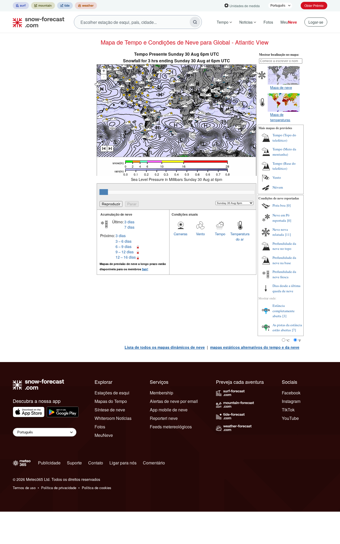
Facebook (291, 393)
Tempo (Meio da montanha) (284, 152)
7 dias (129, 227)
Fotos (268, 22)
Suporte (74, 463)
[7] (294, 330)
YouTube (290, 418)
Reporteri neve (164, 418)
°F (299, 340)
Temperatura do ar (239, 236)
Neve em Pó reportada (281, 218)
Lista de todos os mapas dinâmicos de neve (165, 347)
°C (288, 340)
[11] (288, 234)
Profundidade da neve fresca (284, 274)
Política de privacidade (58, 487)
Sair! (145, 269)
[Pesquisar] (195, 22)
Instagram (291, 401)
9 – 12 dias (125, 251)
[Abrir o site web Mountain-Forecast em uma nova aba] (43, 5)
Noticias (246, 22)
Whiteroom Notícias (113, 418)
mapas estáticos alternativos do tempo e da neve (254, 347)
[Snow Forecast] (37, 22)
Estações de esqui (112, 393)
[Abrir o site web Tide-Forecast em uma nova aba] (65, 5)
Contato (95, 463)
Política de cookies (96, 487)
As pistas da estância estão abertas (287, 328)
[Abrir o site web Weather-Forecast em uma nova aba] (86, 5)
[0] (289, 205)
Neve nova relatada (280, 232)
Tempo (222, 22)
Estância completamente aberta (284, 310)
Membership (161, 393)
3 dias (129, 221)
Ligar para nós (123, 463)
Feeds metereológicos (171, 427)
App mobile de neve (169, 410)
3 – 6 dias (123, 241)
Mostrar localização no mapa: (279, 54)
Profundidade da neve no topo (284, 246)
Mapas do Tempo (111, 401)
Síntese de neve (110, 410)
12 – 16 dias (126, 257)
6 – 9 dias (123, 246)
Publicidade (49, 463)
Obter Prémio (314, 5)
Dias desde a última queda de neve (286, 288)
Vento (200, 233)
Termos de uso (24, 487)
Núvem (278, 187)
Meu (288, 22)
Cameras (181, 233)
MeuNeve (104, 435)
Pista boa (279, 205)
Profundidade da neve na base (284, 260)
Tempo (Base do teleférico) (284, 166)
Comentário (154, 463)
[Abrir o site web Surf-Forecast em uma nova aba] (21, 5)
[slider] (103, 192)
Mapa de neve (281, 87)
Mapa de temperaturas (280, 117)
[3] (284, 316)
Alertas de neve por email (174, 401)
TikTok (288, 410)
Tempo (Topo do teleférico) (284, 138)
